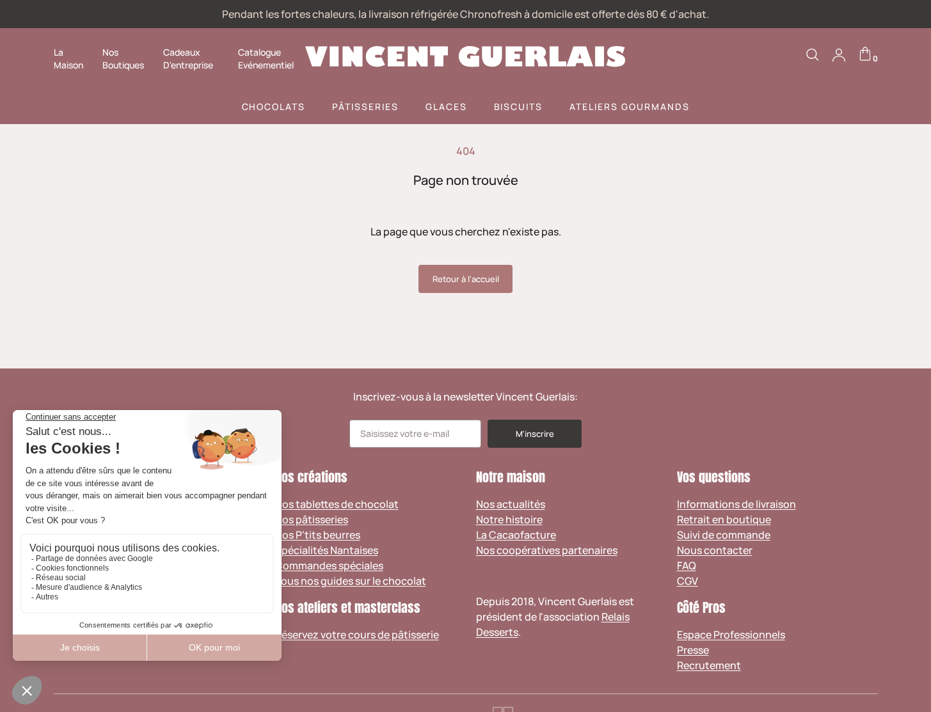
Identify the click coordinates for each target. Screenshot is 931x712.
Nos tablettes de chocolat (337, 504)
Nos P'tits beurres (317, 535)
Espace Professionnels (731, 635)
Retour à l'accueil (466, 279)
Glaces (446, 106)
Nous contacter (714, 550)
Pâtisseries (365, 106)
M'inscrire (535, 433)
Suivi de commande (723, 535)
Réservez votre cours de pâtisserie (357, 635)
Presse (693, 650)
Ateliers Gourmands (629, 106)
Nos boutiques (123, 58)
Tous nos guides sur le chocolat (350, 581)
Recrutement (709, 665)
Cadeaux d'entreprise (188, 58)
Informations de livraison (736, 504)
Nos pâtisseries (311, 519)
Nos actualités (510, 504)
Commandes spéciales (329, 565)
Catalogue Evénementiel (266, 58)
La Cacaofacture (516, 535)
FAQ (686, 565)
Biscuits (518, 106)
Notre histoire (509, 519)
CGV (687, 581)
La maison (68, 58)
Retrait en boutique (724, 519)
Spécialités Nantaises (326, 550)
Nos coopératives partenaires (546, 550)
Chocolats (274, 106)
